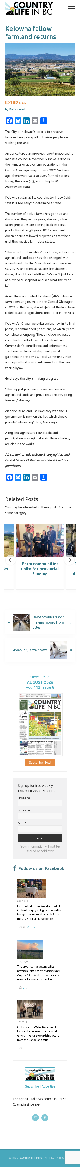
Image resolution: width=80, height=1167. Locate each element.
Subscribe (32, 1086)
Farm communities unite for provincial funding (40, 568)
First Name (24, 798)
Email (22, 823)
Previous (11, 560)
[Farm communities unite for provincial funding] (40, 540)
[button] (71, 8)
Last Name (24, 810)
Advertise (48, 1086)
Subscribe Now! (40, 763)
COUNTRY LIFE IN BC (30, 1158)
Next (69, 560)
